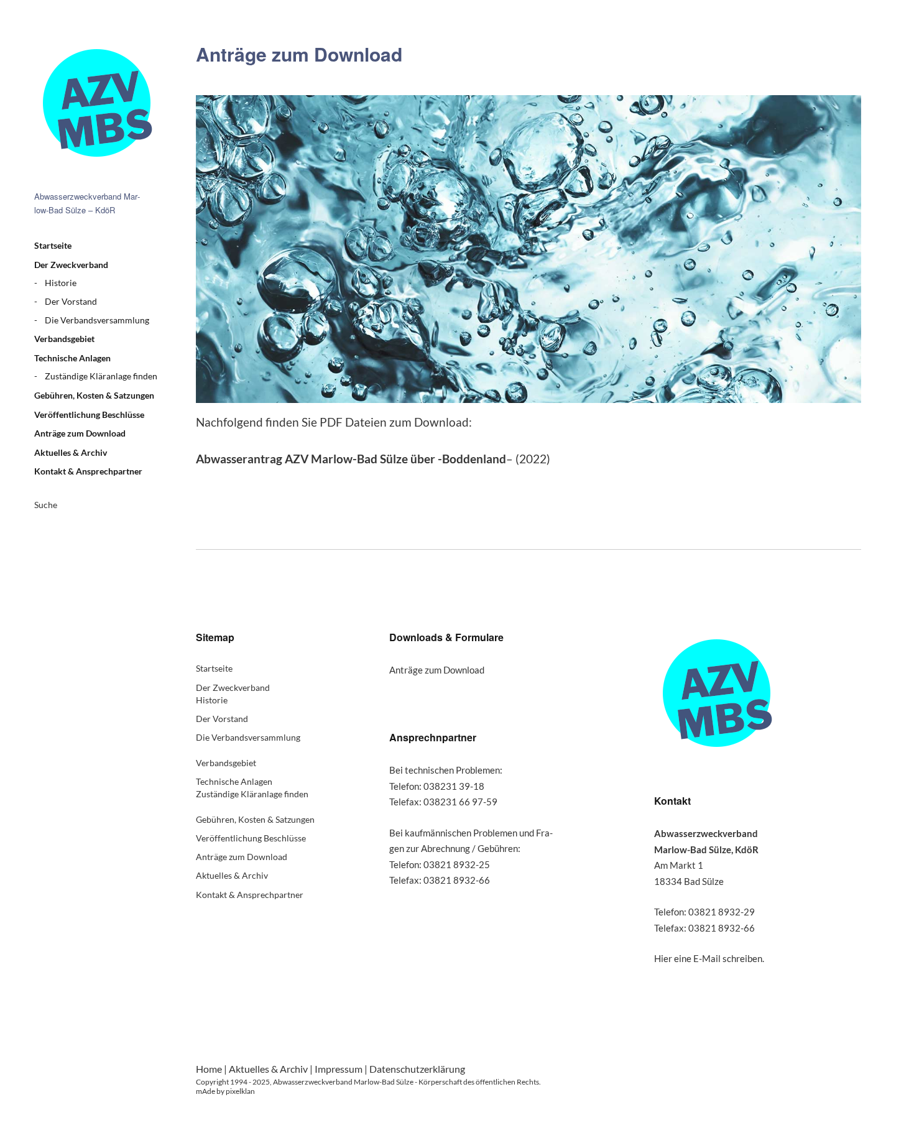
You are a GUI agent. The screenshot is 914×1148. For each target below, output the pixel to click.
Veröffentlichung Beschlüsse (89, 414)
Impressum (338, 1069)
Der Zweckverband (71, 264)
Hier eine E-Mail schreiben (708, 958)
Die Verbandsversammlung (97, 320)
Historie (60, 282)
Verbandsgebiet (64, 338)
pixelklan (240, 1091)
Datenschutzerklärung (417, 1069)
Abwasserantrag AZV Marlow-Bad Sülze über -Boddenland (351, 458)
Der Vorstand (71, 301)
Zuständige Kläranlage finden (101, 376)
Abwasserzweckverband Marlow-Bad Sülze (96, 102)
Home (209, 1069)
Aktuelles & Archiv (70, 452)
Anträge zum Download (80, 433)
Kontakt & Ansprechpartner (88, 471)
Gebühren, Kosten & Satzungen (94, 395)
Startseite (53, 245)
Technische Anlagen (72, 358)
